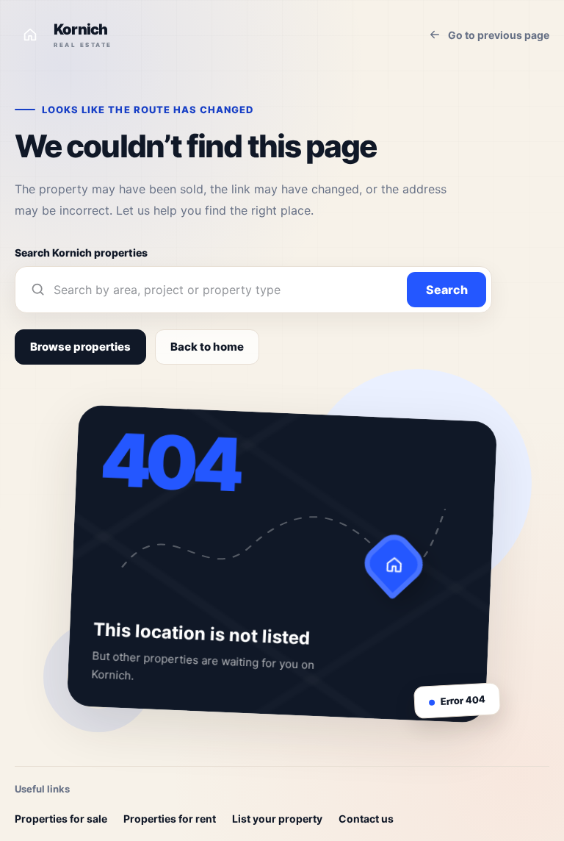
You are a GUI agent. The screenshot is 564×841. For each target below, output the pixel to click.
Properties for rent (169, 818)
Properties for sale (61, 818)
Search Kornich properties (81, 252)
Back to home (207, 347)
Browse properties (80, 347)
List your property (277, 818)
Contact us (366, 818)
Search (447, 289)
